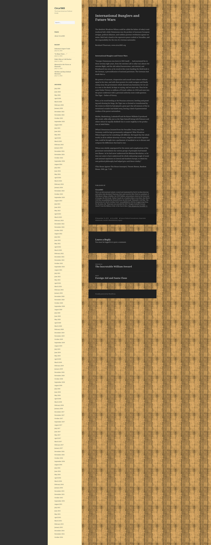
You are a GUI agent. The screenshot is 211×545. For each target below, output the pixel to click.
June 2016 (57, 471)
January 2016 (58, 488)
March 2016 (58, 481)
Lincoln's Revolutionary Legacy (112, 220)
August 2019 (58, 346)
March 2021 (58, 286)
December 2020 (59, 296)
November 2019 (59, 336)
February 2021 (59, 290)
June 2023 (57, 207)
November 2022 (59, 227)
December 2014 (59, 531)
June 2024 (57, 171)
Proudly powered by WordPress (105, 294)
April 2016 (57, 478)
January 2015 (58, 527)
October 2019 (58, 339)
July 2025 (57, 128)
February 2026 (59, 105)
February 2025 (59, 145)
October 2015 (58, 498)
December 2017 (59, 412)
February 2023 (59, 220)
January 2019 (58, 369)
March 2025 (58, 141)
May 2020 (57, 319)
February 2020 (59, 329)
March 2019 (58, 362)
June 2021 (57, 276)
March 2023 (58, 217)
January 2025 (58, 148)
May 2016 (57, 474)
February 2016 (59, 484)
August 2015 (58, 504)
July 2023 (57, 204)
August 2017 (58, 425)
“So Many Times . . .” (60, 54)
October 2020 (58, 303)
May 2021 (57, 280)
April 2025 (57, 138)
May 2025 (57, 135)
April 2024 (57, 178)
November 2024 (59, 154)
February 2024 (59, 184)
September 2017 (59, 422)
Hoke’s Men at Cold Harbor (62, 59)
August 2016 (58, 465)
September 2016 (59, 461)
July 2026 (57, 88)
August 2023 (58, 201)
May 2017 (57, 435)
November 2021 (59, 260)
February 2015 (59, 524)
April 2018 (57, 399)
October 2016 (58, 458)
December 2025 (59, 112)
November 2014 (59, 534)
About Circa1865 (59, 36)
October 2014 (58, 537)
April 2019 (57, 359)
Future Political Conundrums (129, 218)
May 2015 (57, 514)
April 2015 (57, 517)
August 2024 (58, 164)
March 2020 (58, 326)
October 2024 (58, 158)
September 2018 (59, 382)
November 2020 (59, 300)
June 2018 (57, 392)
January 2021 (58, 293)
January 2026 (58, 108)
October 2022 (58, 230)
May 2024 (57, 174)
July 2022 (57, 237)
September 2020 (59, 306)
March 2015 (58, 521)
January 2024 (58, 187)
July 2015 (57, 507)
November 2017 (59, 415)
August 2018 (58, 385)
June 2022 (57, 240)
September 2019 (59, 342)
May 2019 (57, 356)
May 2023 (57, 210)
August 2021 (58, 270)
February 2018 (59, 405)
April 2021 (57, 283)
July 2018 (57, 389)
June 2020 (57, 316)
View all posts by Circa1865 (137, 206)
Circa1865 (59, 8)
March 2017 (58, 441)
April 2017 (57, 438)
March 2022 (58, 250)
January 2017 (58, 448)
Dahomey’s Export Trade (62, 49)
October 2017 (58, 418)
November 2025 (59, 115)
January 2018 (58, 408)
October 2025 (58, 118)
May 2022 (57, 243)
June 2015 (57, 511)
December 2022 (59, 224)
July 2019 (57, 349)
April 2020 (57, 323)
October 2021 (58, 263)
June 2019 (57, 352)
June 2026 (57, 92)
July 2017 (57, 428)
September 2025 (59, 121)
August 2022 (58, 234)
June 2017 (57, 432)
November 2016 (59, 455)
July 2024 (57, 168)
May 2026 (57, 95)
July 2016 (57, 468)
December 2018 (59, 372)
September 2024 (59, 161)
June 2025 (57, 131)
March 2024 (58, 181)
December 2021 (59, 257)
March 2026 (58, 102)
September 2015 (59, 501)
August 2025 (58, 125)
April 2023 (57, 214)
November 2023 (59, 191)
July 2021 (57, 273)
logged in (108, 242)
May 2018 (57, 395)
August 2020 (58, 309)
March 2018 (58, 402)
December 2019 (59, 333)
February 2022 (59, 253)
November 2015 (59, 494)
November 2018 (59, 375)
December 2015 (59, 491)
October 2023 (58, 194)
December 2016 (59, 451)
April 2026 (57, 98)
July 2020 (57, 313)
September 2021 (59, 267)
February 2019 (59, 366)
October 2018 (58, 379)
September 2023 (59, 197)
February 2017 (59, 445)
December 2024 (59, 151)
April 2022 (57, 247)
